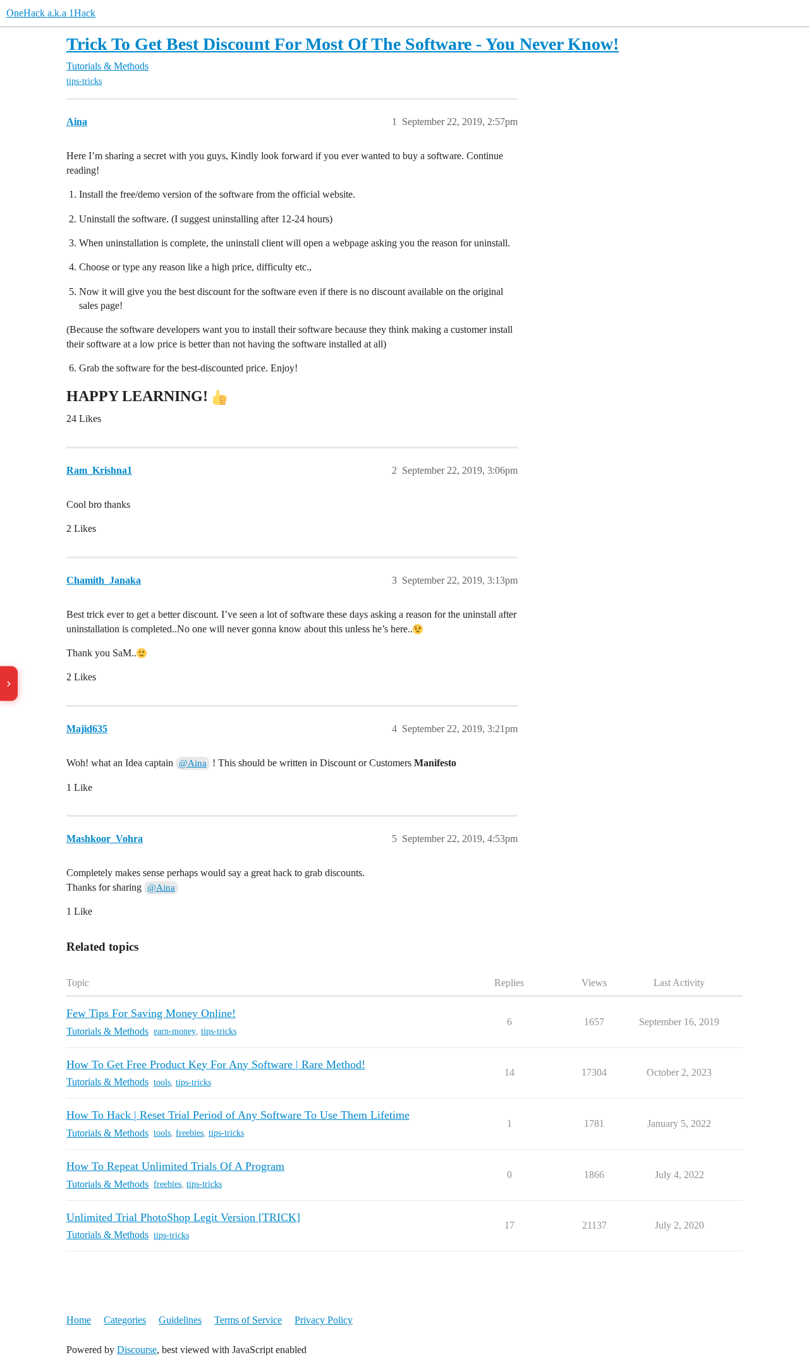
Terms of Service (248, 1320)
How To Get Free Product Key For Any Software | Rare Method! (215, 1064)
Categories (125, 1320)
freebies (190, 1133)
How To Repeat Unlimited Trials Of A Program (175, 1166)
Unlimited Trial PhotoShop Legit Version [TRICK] (183, 1217)
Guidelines (180, 1320)
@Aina (193, 763)
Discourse (137, 1349)
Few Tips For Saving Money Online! (151, 1013)
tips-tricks (84, 81)
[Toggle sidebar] (9, 683)
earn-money (175, 1031)
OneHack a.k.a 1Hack (50, 13)
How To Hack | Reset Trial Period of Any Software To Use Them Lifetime (238, 1115)
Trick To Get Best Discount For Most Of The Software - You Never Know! (342, 44)
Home (78, 1320)
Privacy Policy (324, 1320)
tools (162, 1082)
